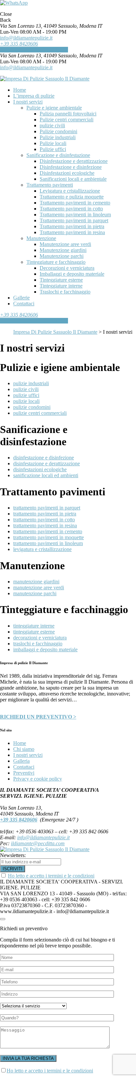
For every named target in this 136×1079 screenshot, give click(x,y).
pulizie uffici (26, 395)
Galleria (21, 761)
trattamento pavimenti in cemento (47, 531)
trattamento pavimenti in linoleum (48, 543)
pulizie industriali (31, 383)
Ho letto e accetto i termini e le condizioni (51, 876)
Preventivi (23, 773)
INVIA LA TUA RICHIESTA (28, 1058)
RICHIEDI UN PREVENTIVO (34, 49)
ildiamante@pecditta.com (38, 843)
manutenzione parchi (34, 593)
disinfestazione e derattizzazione (46, 463)
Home (19, 743)
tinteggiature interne (33, 626)
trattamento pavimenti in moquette (48, 537)
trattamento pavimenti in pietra (44, 513)
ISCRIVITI (12, 868)
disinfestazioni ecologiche (40, 469)
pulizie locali (26, 401)
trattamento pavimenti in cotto (44, 519)
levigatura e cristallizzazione (42, 549)
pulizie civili (26, 389)
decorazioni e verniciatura (40, 637)
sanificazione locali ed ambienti (45, 475)
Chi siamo (23, 749)
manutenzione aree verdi (38, 587)
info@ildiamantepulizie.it (26, 38)
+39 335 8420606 (19, 43)
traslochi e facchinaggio (37, 643)
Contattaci (23, 767)
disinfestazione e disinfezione (43, 457)
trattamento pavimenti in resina (45, 525)
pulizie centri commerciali (40, 413)
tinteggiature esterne (34, 631)
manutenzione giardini (36, 581)
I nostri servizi (28, 755)
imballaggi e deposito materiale (45, 649)
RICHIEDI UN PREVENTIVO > (38, 717)
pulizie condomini (32, 407)
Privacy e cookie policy (37, 779)
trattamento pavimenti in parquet (46, 507)
